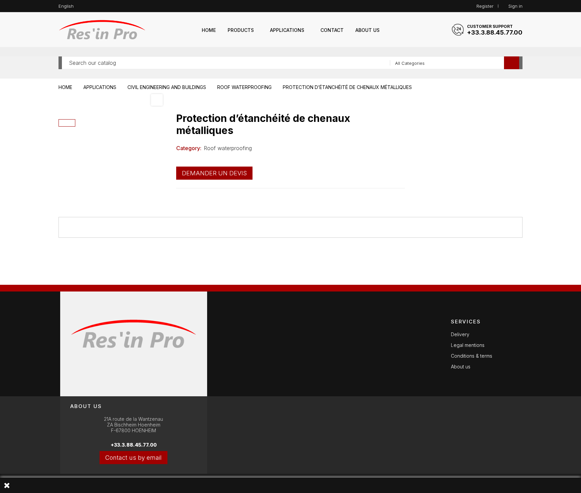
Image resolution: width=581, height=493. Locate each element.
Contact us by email (133, 457)
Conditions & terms (471, 356)
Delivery (460, 334)
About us (460, 366)
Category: (188, 148)
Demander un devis (214, 173)
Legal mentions (468, 345)
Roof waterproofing (228, 148)
